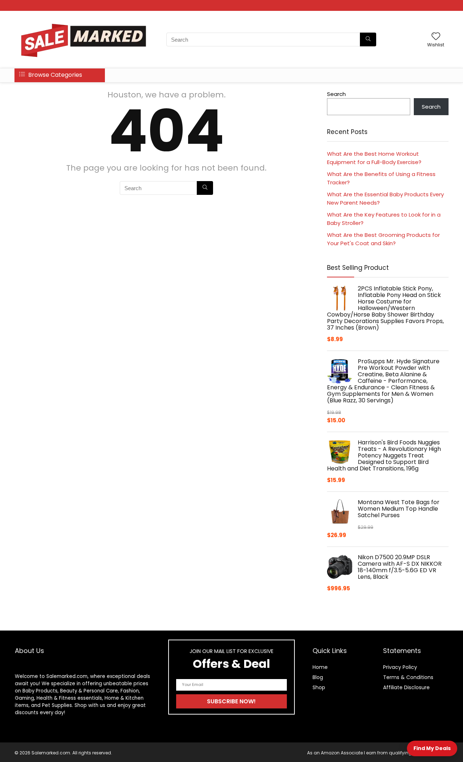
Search (336, 94)
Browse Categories (54, 75)
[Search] (368, 39)
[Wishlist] (436, 37)
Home (320, 667)
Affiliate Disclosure (406, 687)
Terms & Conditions (408, 677)
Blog (318, 677)
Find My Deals (432, 748)
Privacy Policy (400, 667)
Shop (319, 687)
